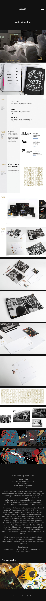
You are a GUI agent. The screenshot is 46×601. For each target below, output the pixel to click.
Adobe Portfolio (27, 596)
